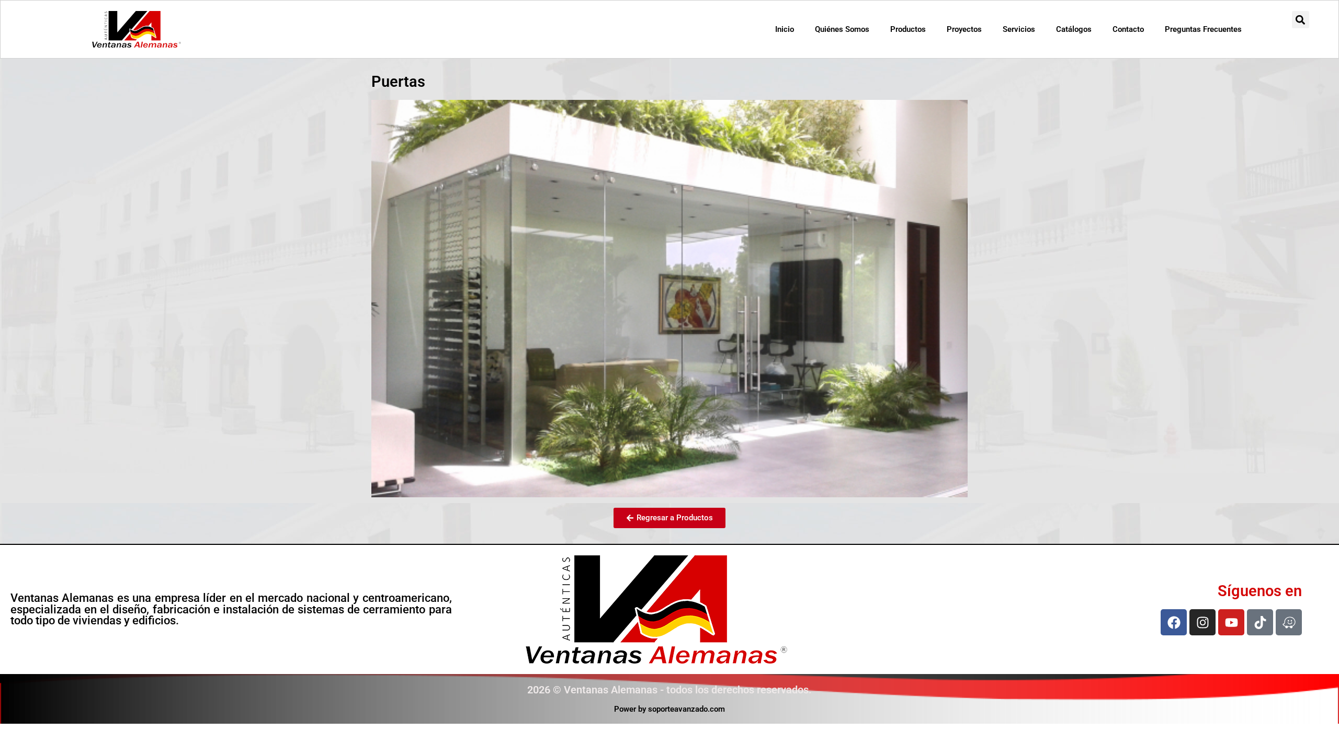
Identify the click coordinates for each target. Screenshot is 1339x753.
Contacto (1128, 29)
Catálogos (1074, 29)
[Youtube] (1231, 622)
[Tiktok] (1260, 622)
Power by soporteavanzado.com (669, 709)
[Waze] (1289, 622)
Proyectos (964, 29)
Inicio (784, 29)
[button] (1300, 19)
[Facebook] (1174, 622)
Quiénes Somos (842, 29)
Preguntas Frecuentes (1203, 29)
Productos (908, 29)
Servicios (1019, 29)
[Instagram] (1202, 622)
